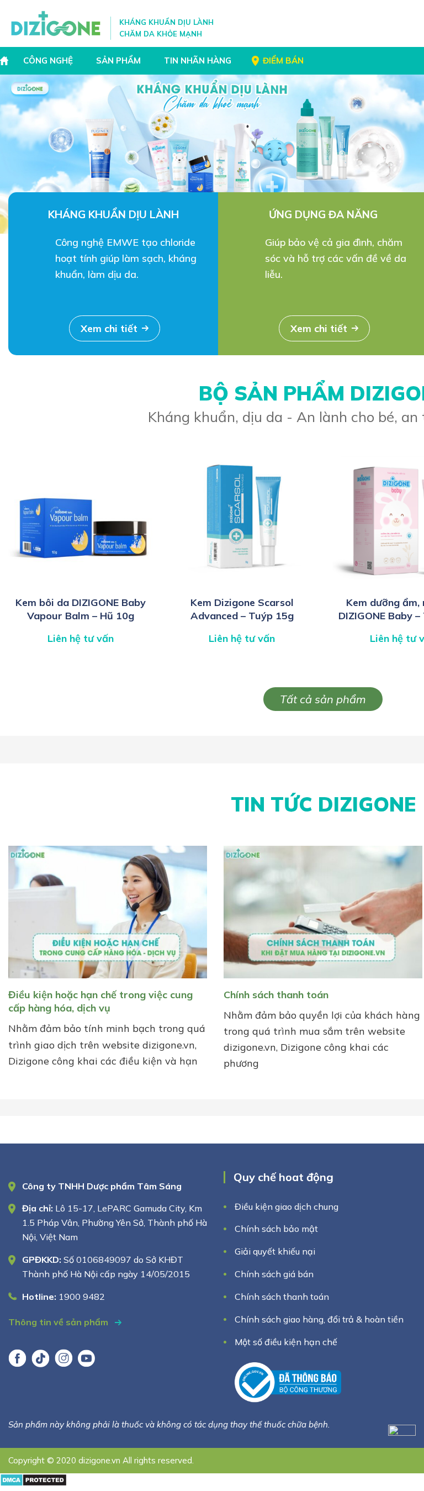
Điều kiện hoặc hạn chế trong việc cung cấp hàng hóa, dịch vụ (100, 1001)
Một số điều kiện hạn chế (286, 1341)
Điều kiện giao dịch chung (286, 1206)
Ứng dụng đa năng (323, 214)
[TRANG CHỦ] (5, 61)
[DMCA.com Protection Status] (33, 1483)
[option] (212, 154)
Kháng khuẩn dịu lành (113, 214)
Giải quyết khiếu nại (275, 1251)
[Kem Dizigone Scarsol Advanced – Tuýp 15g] (241, 584)
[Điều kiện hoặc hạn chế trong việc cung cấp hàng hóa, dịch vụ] (107, 980)
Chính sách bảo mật (277, 1228)
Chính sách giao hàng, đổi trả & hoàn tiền (319, 1319)
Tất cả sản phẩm (323, 699)
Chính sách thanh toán (276, 994)
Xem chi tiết (109, 328)
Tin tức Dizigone (323, 804)
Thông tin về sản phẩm (59, 1321)
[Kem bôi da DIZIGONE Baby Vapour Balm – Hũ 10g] (80, 584)
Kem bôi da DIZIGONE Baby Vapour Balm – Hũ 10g (80, 609)
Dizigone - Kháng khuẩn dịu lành (56, 23)
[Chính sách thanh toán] (323, 980)
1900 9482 (82, 1296)
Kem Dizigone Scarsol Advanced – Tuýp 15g (242, 609)
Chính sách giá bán (274, 1273)
